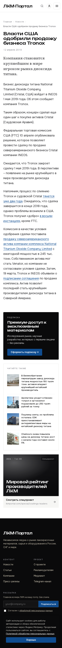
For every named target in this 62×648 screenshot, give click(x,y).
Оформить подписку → (25, 352)
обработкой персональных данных (36, 610)
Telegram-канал (42, 581)
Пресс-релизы (11, 581)
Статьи (7, 570)
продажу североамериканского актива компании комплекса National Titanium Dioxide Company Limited (29, 244)
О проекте (40, 564)
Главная (7, 21)
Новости (19, 21)
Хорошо (31, 640)
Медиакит (39, 575)
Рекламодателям (43, 570)
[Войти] (49, 6)
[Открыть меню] (57, 6)
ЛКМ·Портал (17, 6)
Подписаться (48, 604)
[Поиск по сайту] (42, 6)
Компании (8, 575)
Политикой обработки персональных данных (30, 633)
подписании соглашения (21, 278)
